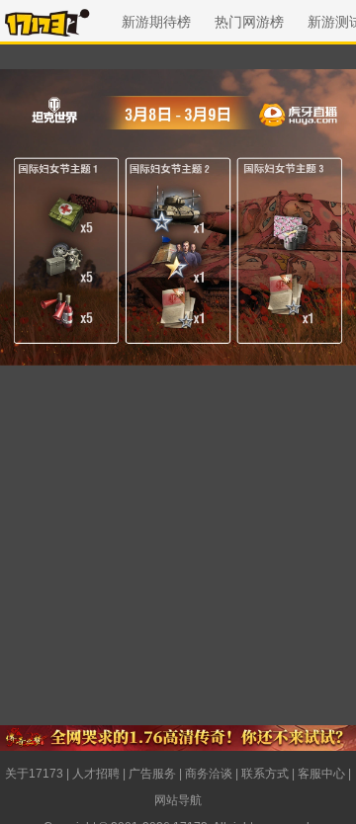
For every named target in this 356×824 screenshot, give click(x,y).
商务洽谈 (208, 774)
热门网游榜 (249, 22)
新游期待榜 (156, 22)
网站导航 (178, 800)
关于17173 (34, 774)
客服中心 (321, 774)
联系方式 (265, 774)
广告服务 (152, 774)
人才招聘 (96, 774)
